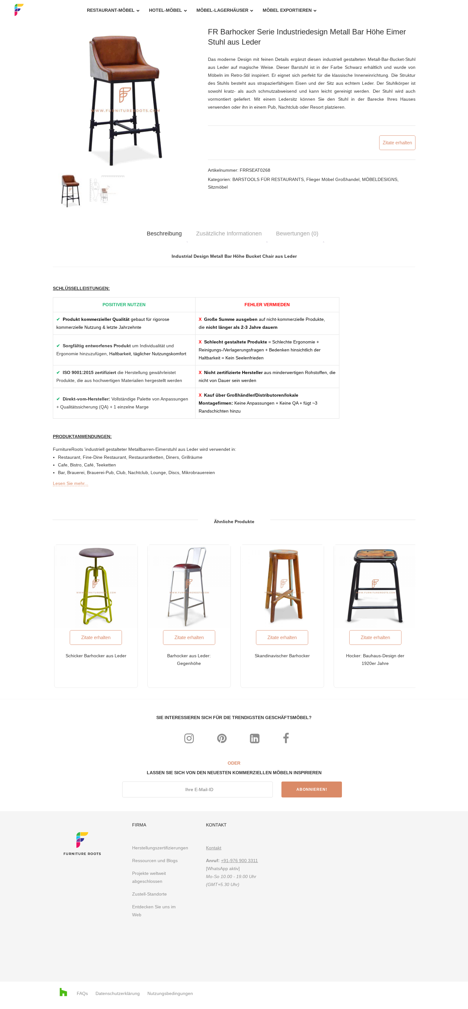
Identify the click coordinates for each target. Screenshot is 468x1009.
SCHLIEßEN (314, 419)
